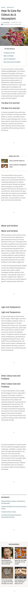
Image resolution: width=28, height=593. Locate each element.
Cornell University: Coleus (8, 511)
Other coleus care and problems (12, 62)
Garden (3, 7)
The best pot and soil (9, 53)
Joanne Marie (6, 22)
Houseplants (10, 7)
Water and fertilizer (9, 56)
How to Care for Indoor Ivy (17, 161)
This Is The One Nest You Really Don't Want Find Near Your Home (7, 582)
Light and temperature (9, 59)
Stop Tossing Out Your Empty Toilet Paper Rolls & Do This (20, 582)
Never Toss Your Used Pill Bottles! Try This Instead (20, 562)
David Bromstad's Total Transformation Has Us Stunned (7, 562)
